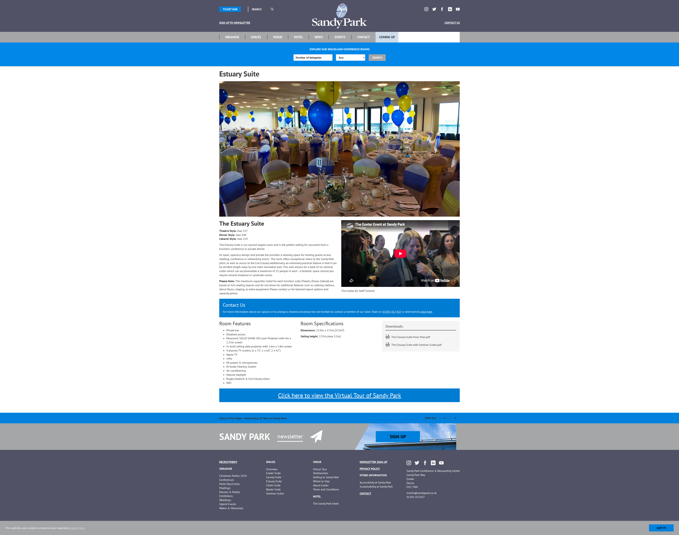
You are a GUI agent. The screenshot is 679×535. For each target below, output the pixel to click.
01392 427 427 (392, 311)
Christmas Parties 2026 (233, 475)
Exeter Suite (273, 473)
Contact (363, 37)
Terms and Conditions (326, 489)
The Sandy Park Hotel (326, 503)
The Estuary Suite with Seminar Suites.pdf (416, 345)
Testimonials (320, 473)
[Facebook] (442, 9)
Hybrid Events (227, 504)
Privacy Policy (370, 468)
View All (430, 418)
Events (340, 37)
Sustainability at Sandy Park (376, 486)
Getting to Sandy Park (326, 477)
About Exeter (321, 485)
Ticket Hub (230, 9)
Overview (271, 469)
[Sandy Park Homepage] (339, 16)
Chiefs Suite (273, 485)
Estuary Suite (274, 481)
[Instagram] (426, 9)
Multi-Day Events (229, 484)
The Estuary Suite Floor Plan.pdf (410, 337)
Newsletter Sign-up (373, 462)
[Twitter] (434, 9)
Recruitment (228, 462)
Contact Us (452, 22)
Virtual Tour (320, 469)
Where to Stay (321, 481)
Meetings (224, 488)
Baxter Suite (273, 489)
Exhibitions (226, 496)
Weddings (225, 500)
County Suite (273, 477)
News (319, 37)
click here (426, 311)
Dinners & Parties (229, 492)
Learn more (78, 528)
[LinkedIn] (450, 9)
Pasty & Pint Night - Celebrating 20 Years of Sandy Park (253, 418)
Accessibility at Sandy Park (375, 482)
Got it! (661, 528)
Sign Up (398, 436)
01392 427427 (416, 497)
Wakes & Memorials (231, 508)
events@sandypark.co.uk (422, 493)
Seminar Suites (275, 493)
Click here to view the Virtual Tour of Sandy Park (339, 395)
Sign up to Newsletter (234, 22)
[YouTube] (458, 9)
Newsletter (290, 436)
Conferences (226, 480)
